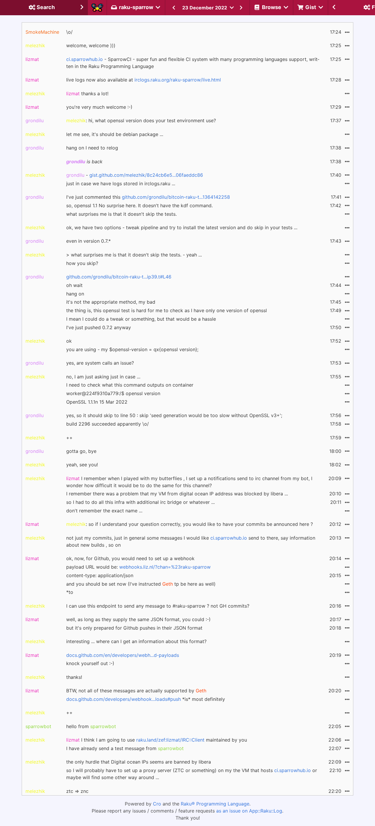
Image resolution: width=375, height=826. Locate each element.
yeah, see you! (82, 465)
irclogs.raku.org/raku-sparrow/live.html (177, 80)
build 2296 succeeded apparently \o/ (107, 424)
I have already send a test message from (125, 748)
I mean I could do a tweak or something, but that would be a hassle (141, 319)
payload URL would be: (138, 567)
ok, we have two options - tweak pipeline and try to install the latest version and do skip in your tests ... (181, 227)
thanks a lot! (87, 93)
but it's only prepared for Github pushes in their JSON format (134, 628)
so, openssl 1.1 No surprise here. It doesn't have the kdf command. (139, 205)
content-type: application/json (99, 575)
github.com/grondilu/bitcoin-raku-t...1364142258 (176, 197)
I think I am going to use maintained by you (156, 740)
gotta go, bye (81, 451)
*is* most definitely (145, 699)
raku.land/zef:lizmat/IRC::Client (170, 740)
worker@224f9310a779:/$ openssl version (113, 393)
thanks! (74, 677)
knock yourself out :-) (90, 663)
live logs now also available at (143, 80)
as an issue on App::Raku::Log (249, 811)
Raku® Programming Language (215, 804)
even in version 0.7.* (88, 241)
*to (69, 592)
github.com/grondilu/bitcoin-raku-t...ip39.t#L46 (118, 277)
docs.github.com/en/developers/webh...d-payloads (122, 655)
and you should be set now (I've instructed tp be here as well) (141, 584)
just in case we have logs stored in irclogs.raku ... (120, 183)
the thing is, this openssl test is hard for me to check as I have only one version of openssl (166, 310)
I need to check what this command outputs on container (129, 385)
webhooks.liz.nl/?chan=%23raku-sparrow (165, 567)
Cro (157, 804)
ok (69, 341)
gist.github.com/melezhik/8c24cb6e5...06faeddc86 (146, 175)
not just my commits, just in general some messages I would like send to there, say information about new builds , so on (190, 541)
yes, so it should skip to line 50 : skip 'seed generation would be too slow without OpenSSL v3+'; (174, 415)
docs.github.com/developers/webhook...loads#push (123, 699)
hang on (75, 294)
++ (69, 438)
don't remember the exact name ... (104, 511)
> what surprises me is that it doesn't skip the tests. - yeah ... (134, 255)
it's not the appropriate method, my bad (110, 302)
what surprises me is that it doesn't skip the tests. (121, 214)
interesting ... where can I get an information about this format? (136, 641)
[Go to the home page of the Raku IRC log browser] (97, 7)
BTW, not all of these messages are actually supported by (136, 691)
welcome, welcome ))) (90, 45)
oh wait (74, 285)
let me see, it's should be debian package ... (114, 134)
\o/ (69, 32)
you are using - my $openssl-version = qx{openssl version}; (132, 349)
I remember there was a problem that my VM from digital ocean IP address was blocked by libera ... (177, 494)
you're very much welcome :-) (99, 107)
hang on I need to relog (92, 148)
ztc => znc (77, 791)
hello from (91, 726)
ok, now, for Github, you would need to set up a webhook (130, 558)
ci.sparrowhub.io (84, 59)
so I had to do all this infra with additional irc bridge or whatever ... (140, 502)
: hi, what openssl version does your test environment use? (141, 120)
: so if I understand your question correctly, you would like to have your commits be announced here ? (189, 524)
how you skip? (82, 263)
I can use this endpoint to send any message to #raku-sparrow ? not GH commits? (157, 606)
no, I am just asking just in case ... (103, 377)
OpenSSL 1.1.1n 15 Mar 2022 (96, 402)
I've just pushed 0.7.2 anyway (98, 327)
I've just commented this (148, 197)
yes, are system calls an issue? (100, 363)
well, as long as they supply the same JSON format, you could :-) (138, 619)
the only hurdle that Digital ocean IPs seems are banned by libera (138, 762)
